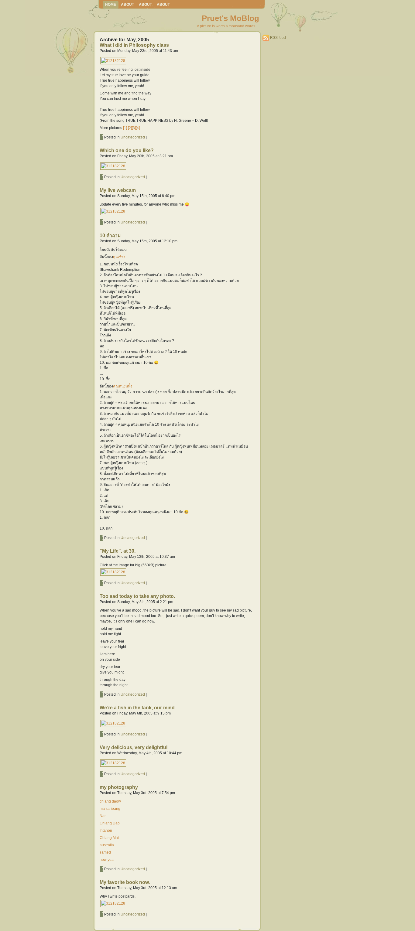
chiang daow (110, 801)
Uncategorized (133, 137)
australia (107, 845)
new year (107, 860)
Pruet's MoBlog (230, 18)
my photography (119, 787)
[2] (130, 128)
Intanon (106, 830)
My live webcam (118, 190)
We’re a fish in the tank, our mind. (138, 707)
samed (105, 852)
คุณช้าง (119, 257)
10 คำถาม (110, 235)
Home (110, 4)
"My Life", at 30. (117, 551)
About (127, 4)
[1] (125, 128)
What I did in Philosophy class (134, 45)
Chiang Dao (110, 823)
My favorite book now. (125, 882)
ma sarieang (110, 809)
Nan (103, 816)
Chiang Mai (109, 838)
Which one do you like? (127, 150)
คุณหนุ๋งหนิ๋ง (122, 386)
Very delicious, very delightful (133, 747)
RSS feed (278, 38)
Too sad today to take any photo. (137, 596)
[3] (134, 128)
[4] (138, 128)
